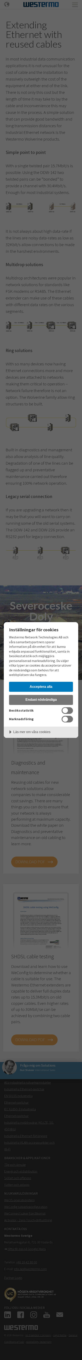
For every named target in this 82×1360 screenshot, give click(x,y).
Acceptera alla (41, 686)
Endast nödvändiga (41, 699)
